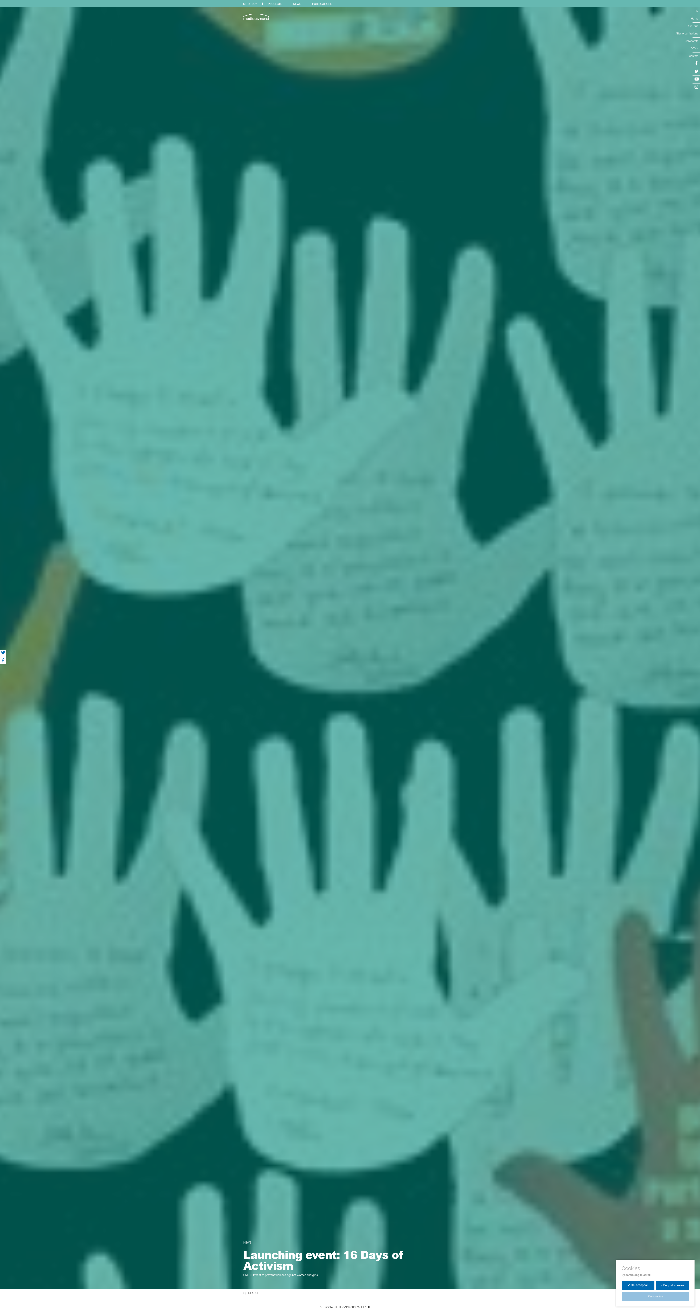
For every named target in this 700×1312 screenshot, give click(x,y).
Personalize (655, 1296)
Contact (693, 56)
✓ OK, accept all (638, 1285)
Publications (322, 4)
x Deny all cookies (672, 1285)
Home (694, 18)
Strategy (250, 4)
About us (693, 26)
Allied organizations (687, 33)
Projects (275, 4)
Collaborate (691, 41)
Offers (694, 48)
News (297, 4)
